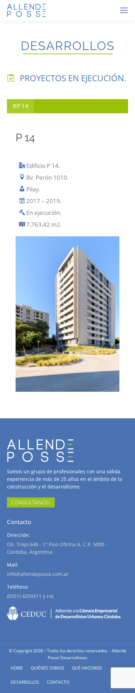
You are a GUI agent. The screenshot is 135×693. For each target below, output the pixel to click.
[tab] (20, 106)
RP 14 (20, 106)
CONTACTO (58, 682)
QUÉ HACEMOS (87, 668)
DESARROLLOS (25, 682)
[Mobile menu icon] (124, 10)
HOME (17, 668)
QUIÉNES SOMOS (47, 668)
